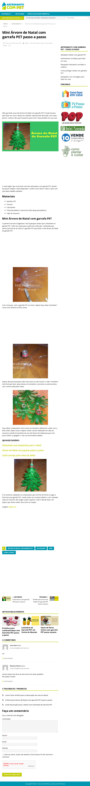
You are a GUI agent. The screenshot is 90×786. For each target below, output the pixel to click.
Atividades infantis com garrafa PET (73, 55)
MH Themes (61, 784)
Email (4, 742)
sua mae (13, 645)
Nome (4, 735)
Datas (42, 43)
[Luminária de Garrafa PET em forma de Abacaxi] (30, 621)
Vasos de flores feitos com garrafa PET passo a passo (49, 629)
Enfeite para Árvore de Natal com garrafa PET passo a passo (28, 700)
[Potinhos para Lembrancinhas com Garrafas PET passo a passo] (11, 621)
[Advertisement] (20, 62)
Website (5, 748)
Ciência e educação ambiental (38, 14)
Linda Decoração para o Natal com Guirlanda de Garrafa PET (28, 705)
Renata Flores (15, 666)
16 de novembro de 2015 (13, 43)
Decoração (48, 43)
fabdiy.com (12, 507)
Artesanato (6, 14)
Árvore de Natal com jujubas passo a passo (23, 450)
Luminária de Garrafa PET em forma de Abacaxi (29, 629)
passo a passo (9, 552)
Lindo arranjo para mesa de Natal (18, 455)
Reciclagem (19, 14)
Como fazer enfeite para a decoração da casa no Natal (26, 695)
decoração (41, 548)
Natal (5, 45)
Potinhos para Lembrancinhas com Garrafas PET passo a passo (11, 631)
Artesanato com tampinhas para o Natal (21, 445)
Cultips (26, 43)
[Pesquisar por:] (77, 18)
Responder (8, 658)
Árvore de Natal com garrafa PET (20, 548)
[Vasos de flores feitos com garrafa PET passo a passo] (50, 621)
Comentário (6, 719)
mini (50, 548)
